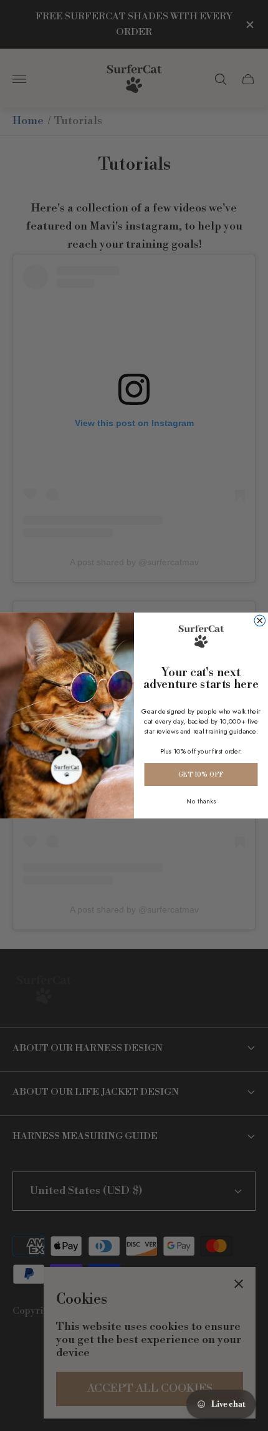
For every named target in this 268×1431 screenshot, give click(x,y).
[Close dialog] (260, 620)
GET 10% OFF (200, 774)
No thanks (201, 801)
